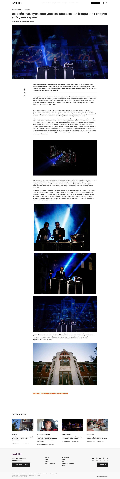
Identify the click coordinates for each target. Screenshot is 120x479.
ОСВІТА (47, 461)
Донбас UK (43, 393)
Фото (93, 434)
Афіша (63, 459)
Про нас (47, 457)
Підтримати (95, 2)
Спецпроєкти (65, 457)
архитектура (36, 393)
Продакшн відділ (50, 463)
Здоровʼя (47, 434)
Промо (63, 465)
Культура (14, 9)
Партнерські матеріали (68, 463)
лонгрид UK (50, 393)
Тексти (19, 9)
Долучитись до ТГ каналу (21, 464)
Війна (43, 434)
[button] (103, 3)
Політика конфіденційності (102, 476)
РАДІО (46, 459)
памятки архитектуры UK (61, 393)
